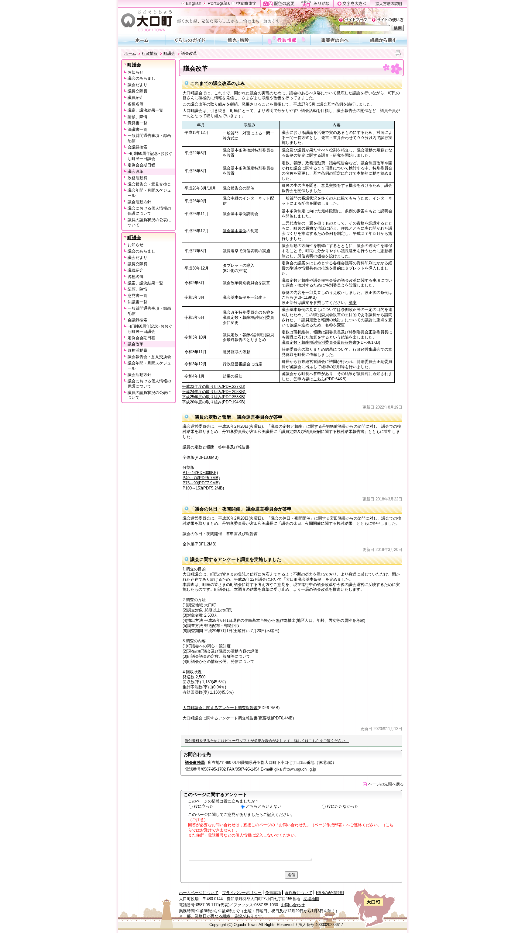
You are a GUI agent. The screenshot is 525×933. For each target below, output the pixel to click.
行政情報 (150, 53)
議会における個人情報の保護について (149, 211)
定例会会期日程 (141, 165)
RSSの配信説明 (330, 892)
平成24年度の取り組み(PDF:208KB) (214, 391)
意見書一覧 (137, 123)
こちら (319, 379)
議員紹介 (135, 97)
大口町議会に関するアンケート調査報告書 (220, 707)
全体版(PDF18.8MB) (200, 457)
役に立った (204, 806)
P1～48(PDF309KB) (200, 472)
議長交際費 (137, 91)
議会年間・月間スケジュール (149, 193)
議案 (353, 302)
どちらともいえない (263, 806)
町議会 (169, 53)
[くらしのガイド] (190, 40)
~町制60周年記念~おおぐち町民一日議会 (150, 156)
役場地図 (311, 898)
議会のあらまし (141, 78)
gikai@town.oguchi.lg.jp (295, 769)
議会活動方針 (139, 202)
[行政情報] (287, 40)
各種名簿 (135, 104)
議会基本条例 (234, 230)
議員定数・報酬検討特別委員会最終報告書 (319, 342)
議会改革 (135, 171)
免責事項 (273, 892)
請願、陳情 (137, 116)
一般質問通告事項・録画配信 (149, 138)
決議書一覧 (137, 129)
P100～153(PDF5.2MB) (203, 488)
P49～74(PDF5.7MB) (201, 477)
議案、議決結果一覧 (145, 110)
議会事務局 (195, 762)
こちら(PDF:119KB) (299, 297)
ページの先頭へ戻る (386, 784)
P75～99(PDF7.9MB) (201, 483)
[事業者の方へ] (335, 40)
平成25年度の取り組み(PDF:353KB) (213, 397)
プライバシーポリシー (242, 892)
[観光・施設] (238, 40)
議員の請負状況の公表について (149, 222)
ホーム (130, 53)
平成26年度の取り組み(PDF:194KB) (213, 402)
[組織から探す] (383, 40)
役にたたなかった (343, 806)
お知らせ (135, 72)
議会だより (137, 84)
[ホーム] (142, 40)
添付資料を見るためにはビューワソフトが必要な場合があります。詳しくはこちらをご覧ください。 (267, 741)
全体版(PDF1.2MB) (199, 544)
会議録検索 (137, 147)
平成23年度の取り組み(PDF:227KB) (213, 386)
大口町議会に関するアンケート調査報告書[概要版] (227, 718)
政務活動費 (137, 178)
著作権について (298, 892)
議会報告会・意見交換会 (149, 184)
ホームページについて (198, 892)
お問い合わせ (293, 905)
